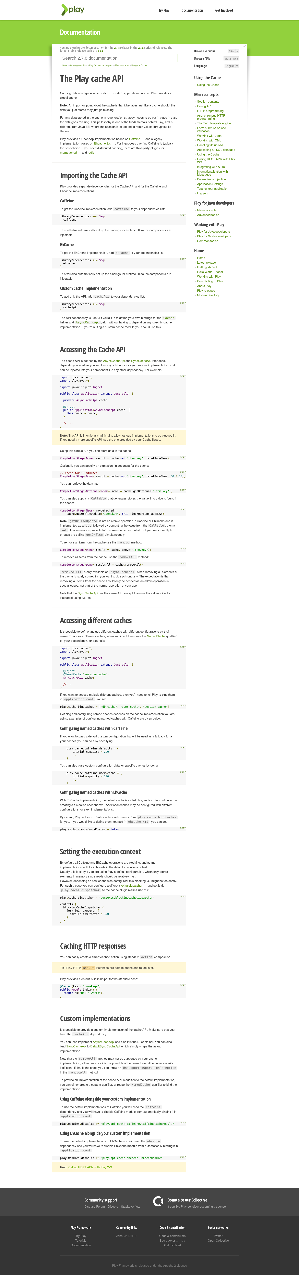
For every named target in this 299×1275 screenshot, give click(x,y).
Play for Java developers (213, 231)
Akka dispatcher (131, 885)
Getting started (207, 267)
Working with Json (209, 135)
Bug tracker (172, 1240)
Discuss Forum (94, 1206)
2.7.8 (117, 47)
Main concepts (207, 210)
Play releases (206, 290)
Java (235, 58)
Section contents (208, 101)
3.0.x (232, 51)
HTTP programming (210, 110)
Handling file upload (210, 145)
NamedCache (156, 636)
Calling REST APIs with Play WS (216, 160)
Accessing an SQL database (216, 149)
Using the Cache (208, 84)
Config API (204, 106)
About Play (204, 286)
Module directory (208, 295)
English (230, 66)
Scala (228, 58)
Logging (202, 193)
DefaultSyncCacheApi (105, 1046)
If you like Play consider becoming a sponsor (197, 1206)
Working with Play (209, 276)
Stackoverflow (130, 1206)
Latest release (206, 262)
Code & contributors (172, 1235)
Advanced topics (208, 214)
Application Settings (210, 184)
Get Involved (224, 10)
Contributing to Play (210, 281)
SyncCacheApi (141, 360)
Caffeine (134, 139)
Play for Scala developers (214, 236)
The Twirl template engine (214, 123)
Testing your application (212, 188)
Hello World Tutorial (210, 271)
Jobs (126, 1235)
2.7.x (141, 47)
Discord (113, 1206)
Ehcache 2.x (102, 143)
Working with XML (209, 140)
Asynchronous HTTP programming (211, 116)
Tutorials (80, 1240)
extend (245, 45)
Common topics (207, 241)
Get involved (172, 1245)
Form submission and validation (211, 129)
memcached (68, 152)
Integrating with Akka (211, 166)
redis (91, 152)
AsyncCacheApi (114, 360)
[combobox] (119, 58)
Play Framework (75, 9)
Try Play (163, 10)
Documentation (192, 10)
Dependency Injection (211, 179)
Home (201, 257)
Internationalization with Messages (212, 172)
